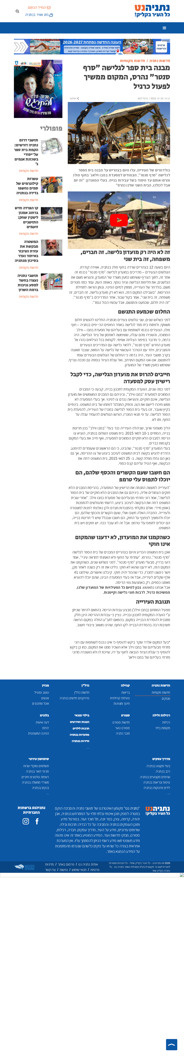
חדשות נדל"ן (81, 692)
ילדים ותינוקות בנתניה (157, 788)
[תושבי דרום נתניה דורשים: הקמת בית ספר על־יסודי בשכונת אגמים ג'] (51, 145)
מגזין (45, 685)
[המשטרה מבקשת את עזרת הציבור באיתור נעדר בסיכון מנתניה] (51, 247)
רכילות (166, 722)
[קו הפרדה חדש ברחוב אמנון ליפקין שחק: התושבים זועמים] (51, 213)
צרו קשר (50, 870)
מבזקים (166, 698)
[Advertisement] (38, 330)
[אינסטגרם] (25, 821)
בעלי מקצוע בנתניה (158, 766)
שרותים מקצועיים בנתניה (155, 777)
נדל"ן (85, 685)
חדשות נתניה (161, 685)
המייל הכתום (37, 7)
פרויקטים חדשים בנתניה (74, 698)
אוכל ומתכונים (40, 703)
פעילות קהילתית (120, 698)
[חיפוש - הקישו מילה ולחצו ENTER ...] (17, 11)
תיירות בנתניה (80, 741)
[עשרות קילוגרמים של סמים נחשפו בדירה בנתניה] (51, 184)
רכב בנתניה (163, 771)
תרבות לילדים (81, 728)
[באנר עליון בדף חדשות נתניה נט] (92, 46)
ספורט (125, 715)
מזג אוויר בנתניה (36, 14)
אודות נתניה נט (88, 864)
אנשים (45, 698)
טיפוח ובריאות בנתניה (156, 782)
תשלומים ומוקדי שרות (36, 766)
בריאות (125, 692)
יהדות (45, 728)
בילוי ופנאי (81, 715)
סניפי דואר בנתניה (37, 771)
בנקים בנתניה (40, 788)
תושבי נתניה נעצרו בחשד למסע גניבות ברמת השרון (28, 283)
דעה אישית (42, 722)
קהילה (125, 685)
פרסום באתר (66, 864)
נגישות (64, 870)
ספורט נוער (122, 728)
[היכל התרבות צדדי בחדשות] (38, 88)
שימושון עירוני (39, 759)
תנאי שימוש (79, 870)
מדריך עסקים (161, 759)
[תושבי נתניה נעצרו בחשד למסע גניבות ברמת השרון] (51, 281)
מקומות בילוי (163, 728)
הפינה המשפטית (38, 733)
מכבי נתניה (123, 733)
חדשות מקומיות (161, 692)
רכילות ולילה (161, 715)
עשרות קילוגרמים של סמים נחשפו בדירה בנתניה (27, 186)
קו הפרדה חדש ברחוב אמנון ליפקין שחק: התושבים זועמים (26, 217)
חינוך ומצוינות (122, 703)
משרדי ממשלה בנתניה (35, 782)
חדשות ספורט (121, 722)
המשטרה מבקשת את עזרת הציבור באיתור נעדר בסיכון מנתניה (26, 251)
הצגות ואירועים (79, 722)
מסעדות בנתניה (79, 735)
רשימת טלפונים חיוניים (35, 777)
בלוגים (44, 715)
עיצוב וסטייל (41, 692)
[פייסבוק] (37, 821)
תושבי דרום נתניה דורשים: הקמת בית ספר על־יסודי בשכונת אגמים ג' (26, 152)
